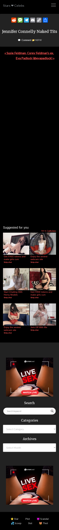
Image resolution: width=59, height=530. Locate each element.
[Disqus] (29, 105)
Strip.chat (8, 262)
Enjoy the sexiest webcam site (39, 257)
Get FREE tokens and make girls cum (15, 257)
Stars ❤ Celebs (13, 5)
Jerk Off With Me (39, 327)
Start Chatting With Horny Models (13, 293)
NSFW (38, 40)
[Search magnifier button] (52, 411)
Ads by (48, 231)
